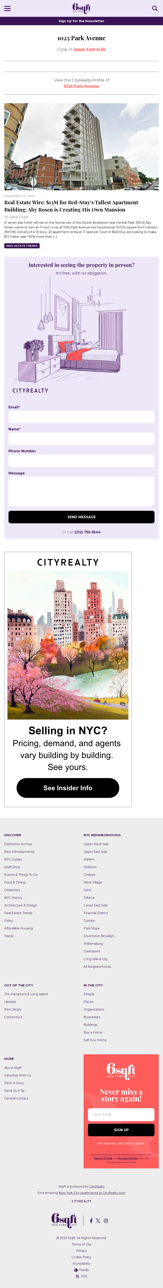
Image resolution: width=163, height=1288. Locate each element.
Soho (87, 890)
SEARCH (155, 8)
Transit (9, 936)
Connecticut (13, 1017)
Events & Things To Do (21, 875)
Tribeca (89, 898)
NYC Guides (13, 859)
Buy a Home (93, 1032)
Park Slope (92, 928)
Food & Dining (14, 882)
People (89, 994)
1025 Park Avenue (81, 86)
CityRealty (97, 1186)
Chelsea (89, 875)
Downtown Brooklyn (99, 936)
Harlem (89, 859)
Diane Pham (18, 217)
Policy (8, 921)
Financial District (96, 913)
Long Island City (96, 959)
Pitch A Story (14, 1083)
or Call (81, 532)
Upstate (10, 1002)
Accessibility (81, 1263)
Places (88, 1002)
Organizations (94, 1009)
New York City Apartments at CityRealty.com (92, 1193)
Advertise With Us (17, 1075)
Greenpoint (92, 951)
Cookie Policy (81, 1257)
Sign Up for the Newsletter (81, 21)
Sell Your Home (95, 1040)
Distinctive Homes (18, 844)
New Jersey (13, 1009)
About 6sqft (13, 1068)
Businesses (92, 1017)
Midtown (90, 867)
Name (14, 429)
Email (14, 407)
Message (16, 473)
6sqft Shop (12, 867)
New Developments (19, 852)
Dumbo (89, 921)
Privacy (81, 1251)
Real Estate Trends (22, 245)
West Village (93, 882)
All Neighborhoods (97, 967)
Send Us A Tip (14, 1091)
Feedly (84, 1270)
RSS (84, 1276)
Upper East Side (89, 49)
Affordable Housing (18, 928)
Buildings (90, 1025)
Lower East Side (96, 905)
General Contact (16, 1098)
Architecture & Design (20, 905)
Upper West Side (96, 844)
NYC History (13, 898)
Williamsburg (93, 944)
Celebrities (12, 890)
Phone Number (22, 451)
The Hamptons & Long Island (26, 994)
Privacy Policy (128, 1158)
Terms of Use (103, 1158)
